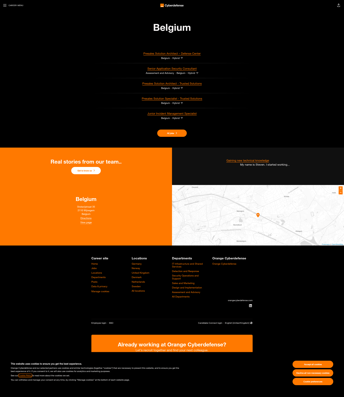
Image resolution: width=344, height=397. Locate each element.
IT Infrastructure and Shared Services (187, 265)
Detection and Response (185, 271)
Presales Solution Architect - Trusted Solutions (172, 83)
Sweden (136, 286)
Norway (136, 268)
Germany (137, 263)
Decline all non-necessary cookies (312, 373)
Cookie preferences (312, 381)
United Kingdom (140, 272)
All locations (138, 290)
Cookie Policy (25, 375)
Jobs (94, 268)
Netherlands (138, 281)
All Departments (181, 296)
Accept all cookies (313, 364)
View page (86, 222)
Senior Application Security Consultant (172, 68)
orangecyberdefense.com (240, 300)
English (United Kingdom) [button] (237, 323)
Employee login (98, 323)
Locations (96, 272)
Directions (86, 218)
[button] (338, 5)
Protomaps (326, 244)
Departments (98, 277)
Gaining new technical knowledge (247, 160)
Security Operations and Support (185, 277)
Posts (94, 281)
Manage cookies (100, 291)
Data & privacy (99, 286)
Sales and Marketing (183, 283)
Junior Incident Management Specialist (172, 113)
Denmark (136, 277)
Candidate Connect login (210, 323)
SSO (111, 323)
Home (94, 263)
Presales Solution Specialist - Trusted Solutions (172, 98)
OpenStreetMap (337, 244)
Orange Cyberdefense (224, 263)
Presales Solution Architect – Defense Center (172, 53)
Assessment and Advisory (186, 292)
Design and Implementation (187, 287)
